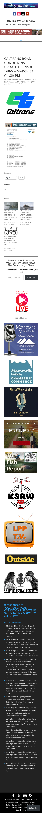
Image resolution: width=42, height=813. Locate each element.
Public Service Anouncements (19, 79)
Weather (25, 83)
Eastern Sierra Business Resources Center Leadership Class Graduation (21, 713)
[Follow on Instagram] (19, 13)
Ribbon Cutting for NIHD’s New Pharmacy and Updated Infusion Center (20, 702)
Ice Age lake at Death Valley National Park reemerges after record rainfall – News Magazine (21, 721)
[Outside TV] (21, 564)
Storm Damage (15, 83)
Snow (6, 83)
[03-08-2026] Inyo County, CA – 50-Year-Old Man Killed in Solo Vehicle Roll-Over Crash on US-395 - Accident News (21, 653)
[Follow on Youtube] (27, 13)
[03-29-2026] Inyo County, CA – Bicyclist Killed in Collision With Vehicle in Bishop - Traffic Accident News (21, 628)
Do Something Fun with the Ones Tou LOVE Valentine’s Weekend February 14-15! (21, 674)
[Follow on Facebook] (14, 13)
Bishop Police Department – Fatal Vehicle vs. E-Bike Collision (20, 633)
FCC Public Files (21, 318)
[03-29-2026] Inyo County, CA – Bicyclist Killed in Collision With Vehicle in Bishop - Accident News (21, 642)
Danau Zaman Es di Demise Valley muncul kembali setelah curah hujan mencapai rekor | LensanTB (21, 732)
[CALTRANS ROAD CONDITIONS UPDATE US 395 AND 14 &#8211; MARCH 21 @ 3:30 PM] (11, 206)
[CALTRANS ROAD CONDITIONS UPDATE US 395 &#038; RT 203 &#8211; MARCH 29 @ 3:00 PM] (26, 206)
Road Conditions (28, 81)
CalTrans (16, 81)
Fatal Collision (33, 656)
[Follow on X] (23, 13)
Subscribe (31, 277)
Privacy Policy (17, 808)
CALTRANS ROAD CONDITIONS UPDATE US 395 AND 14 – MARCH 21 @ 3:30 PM (10, 215)
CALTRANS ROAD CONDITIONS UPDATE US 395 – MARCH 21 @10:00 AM (10, 240)
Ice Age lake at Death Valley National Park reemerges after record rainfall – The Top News (21, 743)
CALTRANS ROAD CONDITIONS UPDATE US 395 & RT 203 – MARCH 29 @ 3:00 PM (26, 215)
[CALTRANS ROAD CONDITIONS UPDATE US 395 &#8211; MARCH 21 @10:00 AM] (11, 231)
